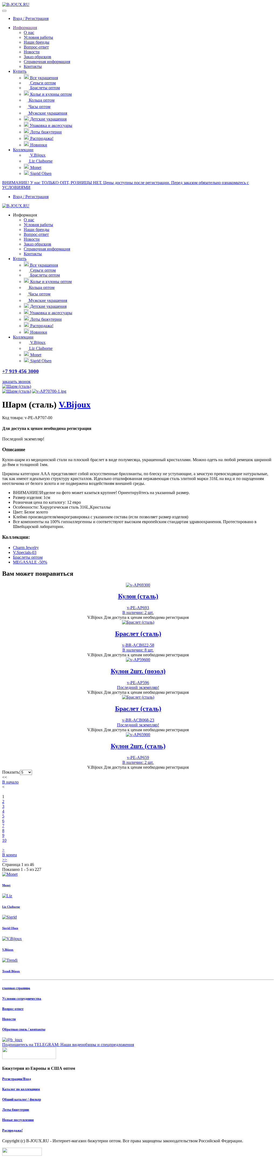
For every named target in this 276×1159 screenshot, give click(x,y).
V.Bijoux (38, 155)
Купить (19, 71)
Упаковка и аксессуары (51, 125)
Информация (25, 27)
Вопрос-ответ (36, 47)
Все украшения (44, 77)
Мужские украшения (48, 113)
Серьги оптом (43, 83)
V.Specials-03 (24, 552)
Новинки (38, 145)
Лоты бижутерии (46, 132)
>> (4, 859)
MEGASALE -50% (30, 562)
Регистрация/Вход (16, 1079)
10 (4, 840)
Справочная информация (47, 61)
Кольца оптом (41, 100)
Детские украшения (48, 119)
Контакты (33, 66)
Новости (32, 52)
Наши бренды (36, 42)
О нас (29, 32)
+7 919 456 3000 (20, 371)
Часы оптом (39, 106)
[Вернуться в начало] (15, 4)
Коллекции (23, 149)
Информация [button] (25, 215)
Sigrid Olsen (40, 173)
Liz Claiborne (41, 161)
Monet (35, 167)
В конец (9, 855)
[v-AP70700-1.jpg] (49, 391)
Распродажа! (41, 138)
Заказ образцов (37, 56)
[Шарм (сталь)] (16, 386)
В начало (10, 782)
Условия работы (38, 37)
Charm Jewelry (26, 547)
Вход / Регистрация (31, 18)
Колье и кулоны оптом (51, 94)
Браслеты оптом (45, 87)
